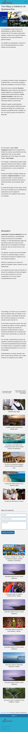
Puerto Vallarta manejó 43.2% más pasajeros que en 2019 (20, 392)
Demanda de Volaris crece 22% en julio (7, 392)
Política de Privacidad (6, 726)
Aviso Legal (4, 728)
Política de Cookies (5, 729)
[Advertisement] (14, 64)
